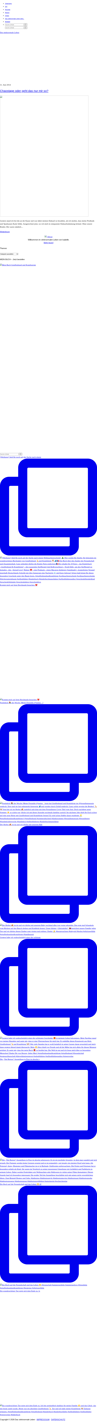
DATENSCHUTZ (58, 1419)
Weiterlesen (5, 232)
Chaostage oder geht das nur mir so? (24, 91)
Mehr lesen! (48, 243)
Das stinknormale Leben (9, 33)
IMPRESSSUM (43, 1419)
